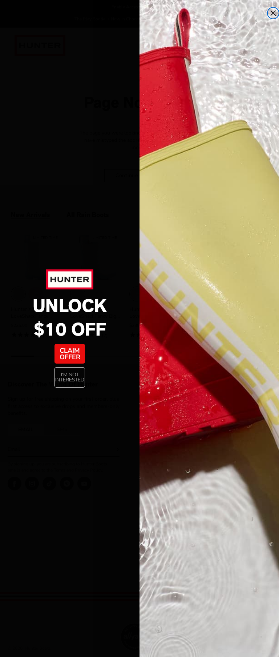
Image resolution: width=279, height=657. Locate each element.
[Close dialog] (273, 13)
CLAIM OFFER (70, 353)
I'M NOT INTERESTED (69, 377)
